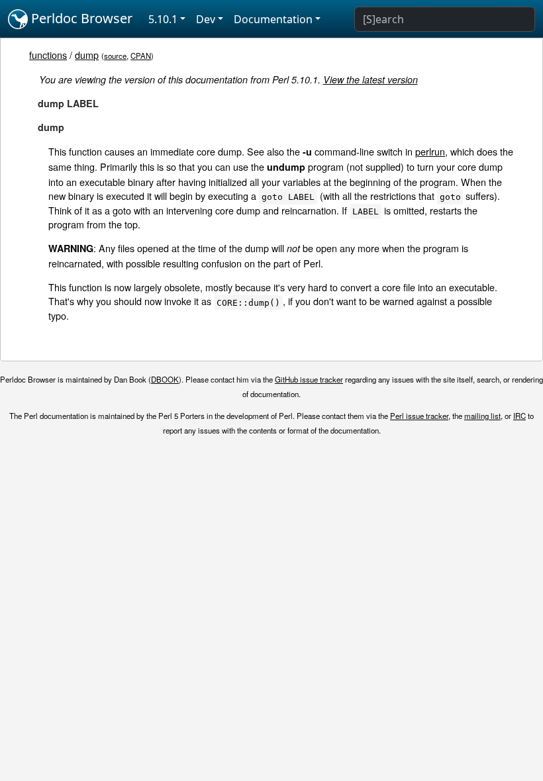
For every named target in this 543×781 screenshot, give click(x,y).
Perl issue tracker (419, 415)
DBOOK (165, 379)
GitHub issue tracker (309, 379)
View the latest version (370, 79)
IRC (519, 415)
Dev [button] (205, 19)
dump (87, 55)
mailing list (482, 415)
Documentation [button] (273, 19)
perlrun (430, 151)
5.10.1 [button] (162, 19)
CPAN (140, 55)
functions (48, 55)
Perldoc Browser (80, 18)
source (115, 55)
